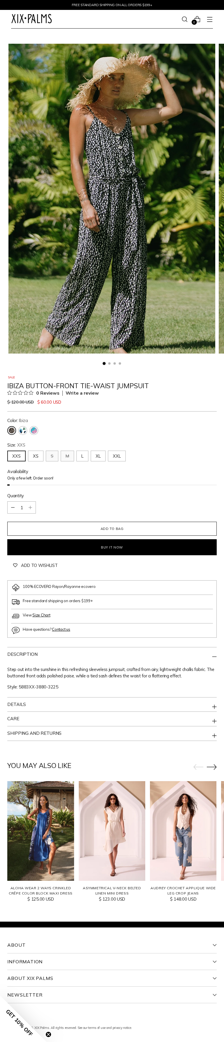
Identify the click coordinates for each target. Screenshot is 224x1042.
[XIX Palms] (31, 19)
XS (35, 456)
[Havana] (22, 430)
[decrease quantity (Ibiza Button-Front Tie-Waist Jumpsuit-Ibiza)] (13, 507)
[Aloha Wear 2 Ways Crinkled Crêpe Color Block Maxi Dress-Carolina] (40, 831)
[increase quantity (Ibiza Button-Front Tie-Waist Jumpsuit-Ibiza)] (30, 507)
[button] (23, 1018)
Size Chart (41, 615)
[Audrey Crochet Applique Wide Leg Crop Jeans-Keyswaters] (183, 831)
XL (98, 456)
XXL (117, 456)
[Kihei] (33, 430)
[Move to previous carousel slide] (198, 767)
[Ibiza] (11, 430)
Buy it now (112, 547)
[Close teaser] (48, 1034)
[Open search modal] (185, 19)
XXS (16, 456)
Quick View (40, 873)
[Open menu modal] (210, 19)
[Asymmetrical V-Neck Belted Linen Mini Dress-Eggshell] (112, 831)
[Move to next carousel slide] (212, 767)
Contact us (61, 629)
